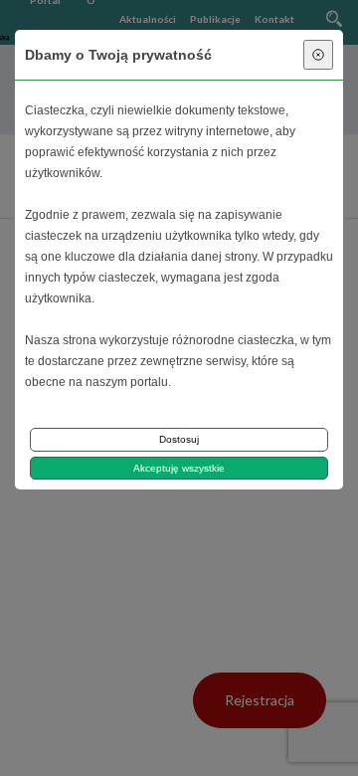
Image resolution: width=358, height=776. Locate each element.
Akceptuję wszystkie (179, 468)
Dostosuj (179, 439)
